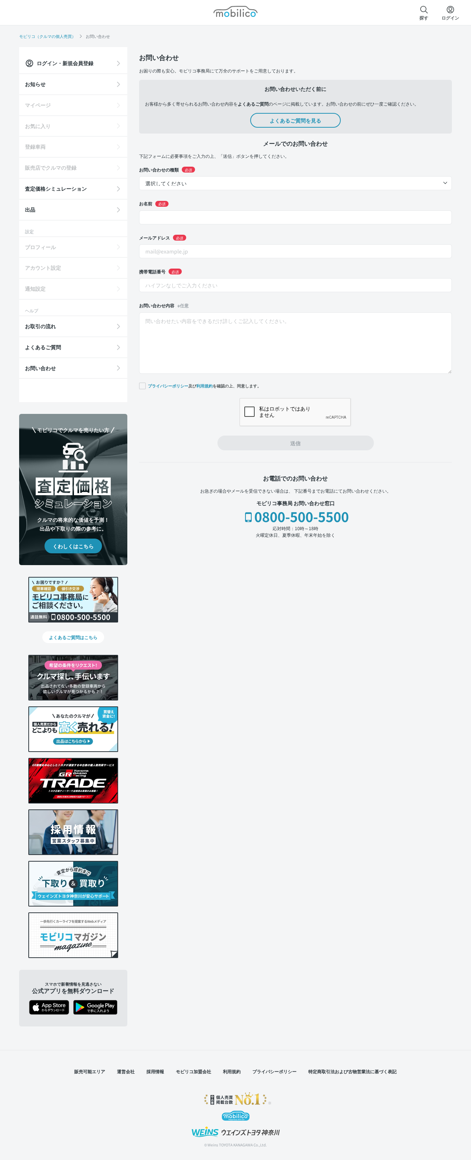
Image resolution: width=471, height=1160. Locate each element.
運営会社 (126, 1071)
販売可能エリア (89, 1071)
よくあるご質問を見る (295, 120)
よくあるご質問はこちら (73, 637)
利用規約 (204, 386)
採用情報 (155, 1071)
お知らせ (35, 84)
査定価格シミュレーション (56, 188)
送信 (295, 443)
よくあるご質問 (43, 347)
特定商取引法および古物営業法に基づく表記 (352, 1071)
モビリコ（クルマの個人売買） (47, 36)
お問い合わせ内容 (164, 305)
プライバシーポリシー (168, 386)
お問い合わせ (40, 368)
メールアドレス (161, 237)
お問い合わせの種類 (165, 169)
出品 (30, 209)
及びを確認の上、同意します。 (204, 386)
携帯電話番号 (159, 271)
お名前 (152, 203)
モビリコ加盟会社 (193, 1071)
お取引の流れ (40, 326)
